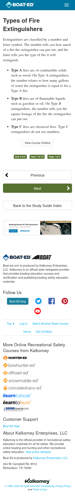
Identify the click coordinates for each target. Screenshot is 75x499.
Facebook (51, 301)
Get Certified (44, 331)
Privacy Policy (63, 486)
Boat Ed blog (18, 301)
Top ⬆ (11, 323)
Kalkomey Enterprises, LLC (50, 458)
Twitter (38, 301)
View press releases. (38, 452)
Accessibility (47, 486)
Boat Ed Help (11, 426)
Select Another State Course (50, 323)
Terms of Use (40, 489)
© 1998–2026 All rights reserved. (22, 486)
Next (37, 188)
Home (27, 331)
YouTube (37, 311)
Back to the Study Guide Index (37, 205)
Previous (38, 175)
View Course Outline (37, 143)
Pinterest (65, 301)
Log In (24, 323)
